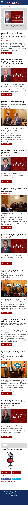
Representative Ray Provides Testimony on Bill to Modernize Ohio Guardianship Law (14, 190)
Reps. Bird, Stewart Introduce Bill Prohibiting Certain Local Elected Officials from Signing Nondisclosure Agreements (13, 35)
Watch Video (6, 473)
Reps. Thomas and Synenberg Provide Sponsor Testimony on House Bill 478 (13, 102)
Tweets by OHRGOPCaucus (8, 481)
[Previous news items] (2, 17)
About (22, 492)
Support (12, 492)
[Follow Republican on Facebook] (6, 479)
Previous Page (4, 445)
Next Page (6, 445)
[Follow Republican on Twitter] (16, 479)
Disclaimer (7, 492)
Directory (17, 492)
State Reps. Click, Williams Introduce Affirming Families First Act (13, 271)
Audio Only (16, 473)
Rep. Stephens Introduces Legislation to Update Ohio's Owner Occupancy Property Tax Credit (14, 152)
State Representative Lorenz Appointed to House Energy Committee (14, 235)
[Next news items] (25, 17)
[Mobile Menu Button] (2, 2)
